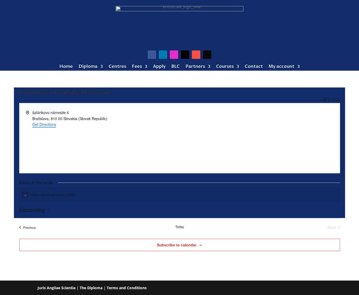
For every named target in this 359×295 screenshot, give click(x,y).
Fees (137, 67)
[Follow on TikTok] (207, 54)
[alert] (179, 194)
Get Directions (44, 124)
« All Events (329, 99)
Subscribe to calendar (176, 244)
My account (281, 67)
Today (179, 227)
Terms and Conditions (127, 287)
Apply (159, 67)
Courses (225, 67)
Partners (195, 67)
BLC (175, 67)
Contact (254, 67)
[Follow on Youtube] (196, 54)
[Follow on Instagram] (174, 54)
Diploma (88, 67)
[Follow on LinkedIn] (163, 54)
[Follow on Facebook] (152, 54)
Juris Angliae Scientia (56, 287)
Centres (117, 67)
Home (66, 67)
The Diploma (91, 287)
